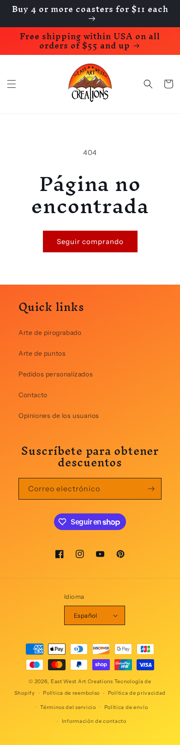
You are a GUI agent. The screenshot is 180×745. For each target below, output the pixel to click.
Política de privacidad (137, 693)
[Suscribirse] (151, 489)
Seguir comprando (90, 241)
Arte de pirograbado (49, 332)
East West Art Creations (82, 681)
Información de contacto (94, 721)
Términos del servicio (68, 707)
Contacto (33, 395)
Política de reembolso (71, 693)
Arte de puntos (42, 353)
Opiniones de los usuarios (58, 415)
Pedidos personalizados (55, 374)
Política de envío (126, 707)
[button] (11, 84)
